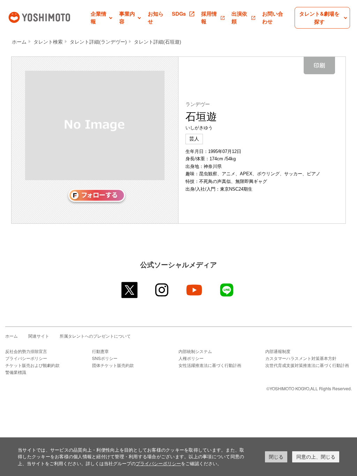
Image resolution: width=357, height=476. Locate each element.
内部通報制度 (277, 351)
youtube (194, 290)
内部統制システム (195, 351)
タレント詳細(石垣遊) (157, 42)
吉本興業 (49, 16)
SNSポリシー (104, 358)
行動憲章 (100, 351)
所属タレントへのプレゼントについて (95, 336)
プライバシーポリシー (26, 358)
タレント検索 (48, 42)
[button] (101, 17)
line (227, 290)
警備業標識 (15, 372)
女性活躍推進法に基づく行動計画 (209, 365)
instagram (162, 290)
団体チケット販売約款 (113, 365)
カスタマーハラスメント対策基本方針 (300, 358)
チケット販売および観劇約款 (32, 365)
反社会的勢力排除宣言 (26, 351)
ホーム (19, 42)
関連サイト (38, 336)
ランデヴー (197, 104)
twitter (130, 290)
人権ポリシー (191, 358)
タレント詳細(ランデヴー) (98, 42)
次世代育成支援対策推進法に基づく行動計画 (307, 365)
